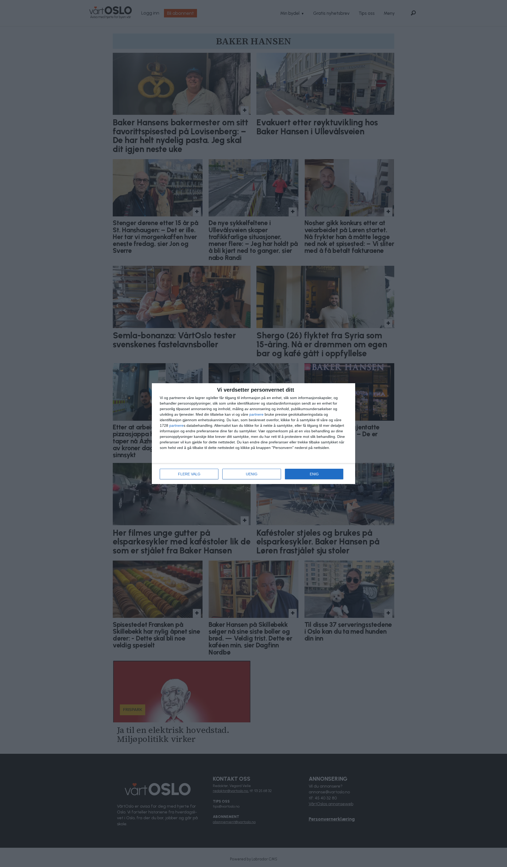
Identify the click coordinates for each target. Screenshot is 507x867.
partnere (256, 414)
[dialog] (253, 433)
